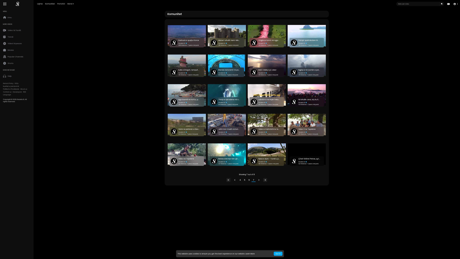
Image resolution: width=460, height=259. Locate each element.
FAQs (16, 83)
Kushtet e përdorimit (11, 86)
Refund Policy (8, 83)
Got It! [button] (278, 254)
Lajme (40, 3)
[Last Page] (265, 180)
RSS (24, 92)
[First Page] (228, 180)
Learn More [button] (250, 254)
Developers (17, 92)
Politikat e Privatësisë (11, 89)
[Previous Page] (235, 180)
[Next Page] (259, 180)
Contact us (7, 92)
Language (7, 95)
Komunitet (50, 3)
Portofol (61, 3)
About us (23, 89)
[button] (455, 4)
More (69, 3)
